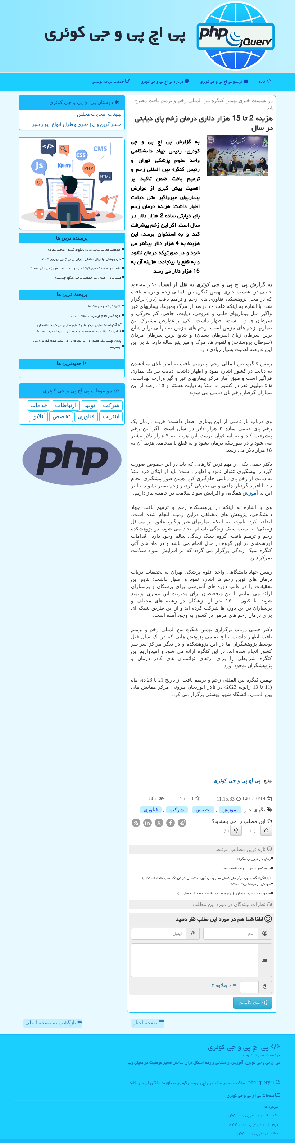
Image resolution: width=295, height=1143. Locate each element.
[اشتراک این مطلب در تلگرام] (182, 822)
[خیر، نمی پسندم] (236, 830)
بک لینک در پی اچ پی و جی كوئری (252, 1115)
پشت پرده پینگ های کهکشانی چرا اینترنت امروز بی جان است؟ (75, 268)
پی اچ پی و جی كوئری (115, 32)
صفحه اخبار (146, 1022)
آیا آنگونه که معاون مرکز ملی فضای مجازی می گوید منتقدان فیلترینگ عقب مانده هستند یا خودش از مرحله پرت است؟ (206, 881)
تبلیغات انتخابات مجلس (99, 114)
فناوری (151, 809)
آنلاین (38, 416)
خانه (263, 81)
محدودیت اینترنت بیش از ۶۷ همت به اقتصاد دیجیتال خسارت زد (223, 893)
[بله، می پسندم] (266, 830)
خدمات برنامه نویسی (108, 81)
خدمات (38, 405)
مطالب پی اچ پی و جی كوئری (257, 1133)
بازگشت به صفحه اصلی (51, 1022)
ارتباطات (65, 405)
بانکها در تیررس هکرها (254, 858)
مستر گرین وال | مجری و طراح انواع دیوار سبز (77, 124)
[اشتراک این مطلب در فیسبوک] (170, 822)
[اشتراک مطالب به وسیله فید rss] (136, 822)
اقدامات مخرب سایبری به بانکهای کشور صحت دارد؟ (84, 249)
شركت (176, 809)
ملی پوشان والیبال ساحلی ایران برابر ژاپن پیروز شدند (81, 259)
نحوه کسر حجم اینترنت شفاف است (246, 868)
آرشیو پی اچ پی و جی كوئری (222, 81)
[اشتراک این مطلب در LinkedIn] (147, 822)
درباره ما (271, 1106)
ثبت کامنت (250, 1002)
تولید (89, 405)
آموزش (250, 493)
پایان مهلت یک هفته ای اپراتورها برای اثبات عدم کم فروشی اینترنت (77, 343)
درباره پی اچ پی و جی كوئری (163, 81)
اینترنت (111, 416)
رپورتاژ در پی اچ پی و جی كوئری (253, 1124)
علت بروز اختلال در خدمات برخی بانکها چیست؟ (88, 277)
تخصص (203, 809)
